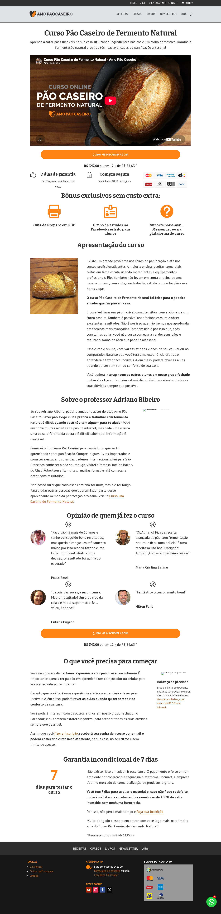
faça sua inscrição (150, 811)
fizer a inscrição (66, 733)
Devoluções (36, 866)
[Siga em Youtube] (89, 890)
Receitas (122, 14)
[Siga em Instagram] (95, 890)
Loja (183, 14)
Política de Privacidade (42, 871)
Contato (173, 3)
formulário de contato (107, 870)
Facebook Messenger (106, 875)
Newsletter (168, 14)
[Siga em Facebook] (102, 890)
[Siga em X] (109, 890)
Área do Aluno (157, 3)
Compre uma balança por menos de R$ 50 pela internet (171, 703)
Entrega (34, 875)
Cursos (137, 14)
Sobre (143, 3)
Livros (151, 14)
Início (133, 3)
